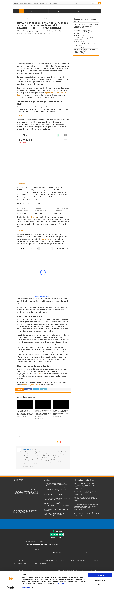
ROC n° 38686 (93, 570)
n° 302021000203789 (80, 560)
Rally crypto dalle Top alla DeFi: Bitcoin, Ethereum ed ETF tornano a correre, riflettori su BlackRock (85, 485)
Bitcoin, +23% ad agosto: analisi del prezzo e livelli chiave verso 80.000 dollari (86, 492)
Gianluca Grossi (22, 33)
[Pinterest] (82, 3)
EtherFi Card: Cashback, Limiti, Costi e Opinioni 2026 (85, 38)
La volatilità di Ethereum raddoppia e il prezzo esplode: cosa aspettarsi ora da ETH (86, 512)
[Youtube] (85, 3)
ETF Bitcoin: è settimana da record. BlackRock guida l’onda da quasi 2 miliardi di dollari (60, 412)
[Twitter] (80, 3)
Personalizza (99, 580)
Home (16, 18)
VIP (46, 3)
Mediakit (55, 3)
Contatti (42, 3)
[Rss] (76, 3)
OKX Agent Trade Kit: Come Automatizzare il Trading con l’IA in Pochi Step (84, 32)
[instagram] (87, 3)
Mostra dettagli (26, 587)
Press (50, 3)
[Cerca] (99, 3)
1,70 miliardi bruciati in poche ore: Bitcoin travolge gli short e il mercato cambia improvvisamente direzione (86, 506)
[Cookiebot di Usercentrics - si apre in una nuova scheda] (11, 587)
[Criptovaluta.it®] (57, 7)
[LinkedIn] (84, 3)
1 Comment (48, 33)
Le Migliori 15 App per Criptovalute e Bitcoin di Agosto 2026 (85, 50)
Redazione (36, 3)
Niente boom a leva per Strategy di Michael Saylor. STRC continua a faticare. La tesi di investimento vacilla (25, 412)
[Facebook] (78, 3)
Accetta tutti (100, 575)
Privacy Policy (60, 583)
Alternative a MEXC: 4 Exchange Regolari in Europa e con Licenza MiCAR (86, 25)
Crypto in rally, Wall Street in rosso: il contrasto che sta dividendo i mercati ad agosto (85, 498)
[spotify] (89, 3)
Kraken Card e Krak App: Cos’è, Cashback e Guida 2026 (86, 44)
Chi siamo (29, 3)
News (41, 33)
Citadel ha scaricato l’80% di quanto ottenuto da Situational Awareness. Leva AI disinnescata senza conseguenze (43, 413)
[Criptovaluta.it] (16, 11)
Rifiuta (100, 585)
